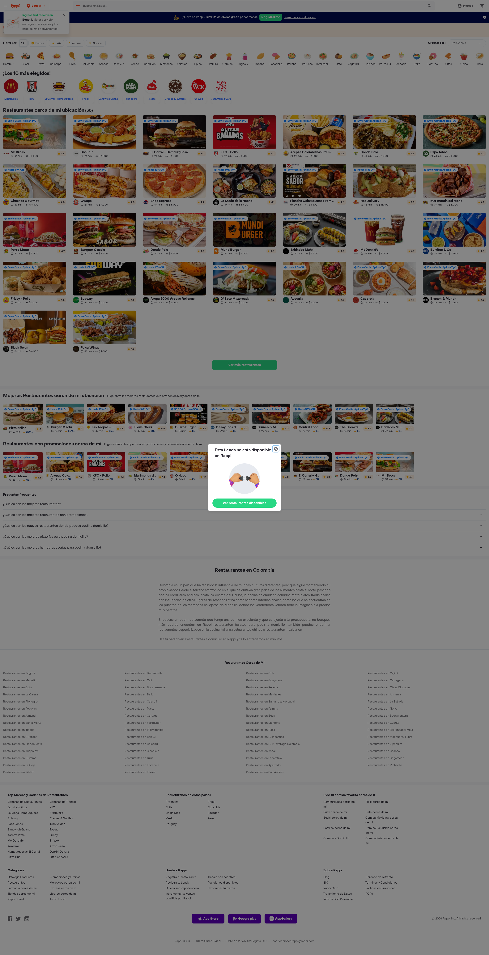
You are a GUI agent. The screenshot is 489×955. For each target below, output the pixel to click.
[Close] (276, 449)
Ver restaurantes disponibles (244, 503)
